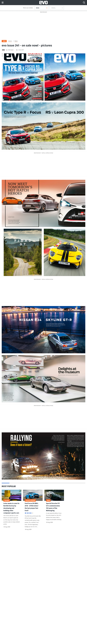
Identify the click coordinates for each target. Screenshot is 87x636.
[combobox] (35, 8)
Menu (2, 3)
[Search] (84, 2)
